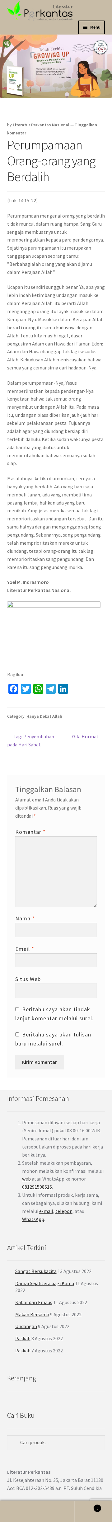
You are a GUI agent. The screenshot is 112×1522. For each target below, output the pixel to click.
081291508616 (37, 1187)
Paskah (22, 1338)
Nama (25, 918)
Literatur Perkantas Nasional (41, 125)
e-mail (46, 1211)
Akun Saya (18, 1511)
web (26, 1179)
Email (24, 948)
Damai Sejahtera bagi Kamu (44, 1283)
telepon (63, 1211)
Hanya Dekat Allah (44, 716)
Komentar (30, 831)
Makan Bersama (32, 1314)
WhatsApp (33, 1219)
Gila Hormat (85, 737)
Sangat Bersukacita (36, 1271)
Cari (56, 1511)
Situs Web (28, 979)
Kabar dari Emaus (33, 1302)
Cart (86, 1505)
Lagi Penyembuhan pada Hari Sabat (30, 740)
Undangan (26, 1326)
